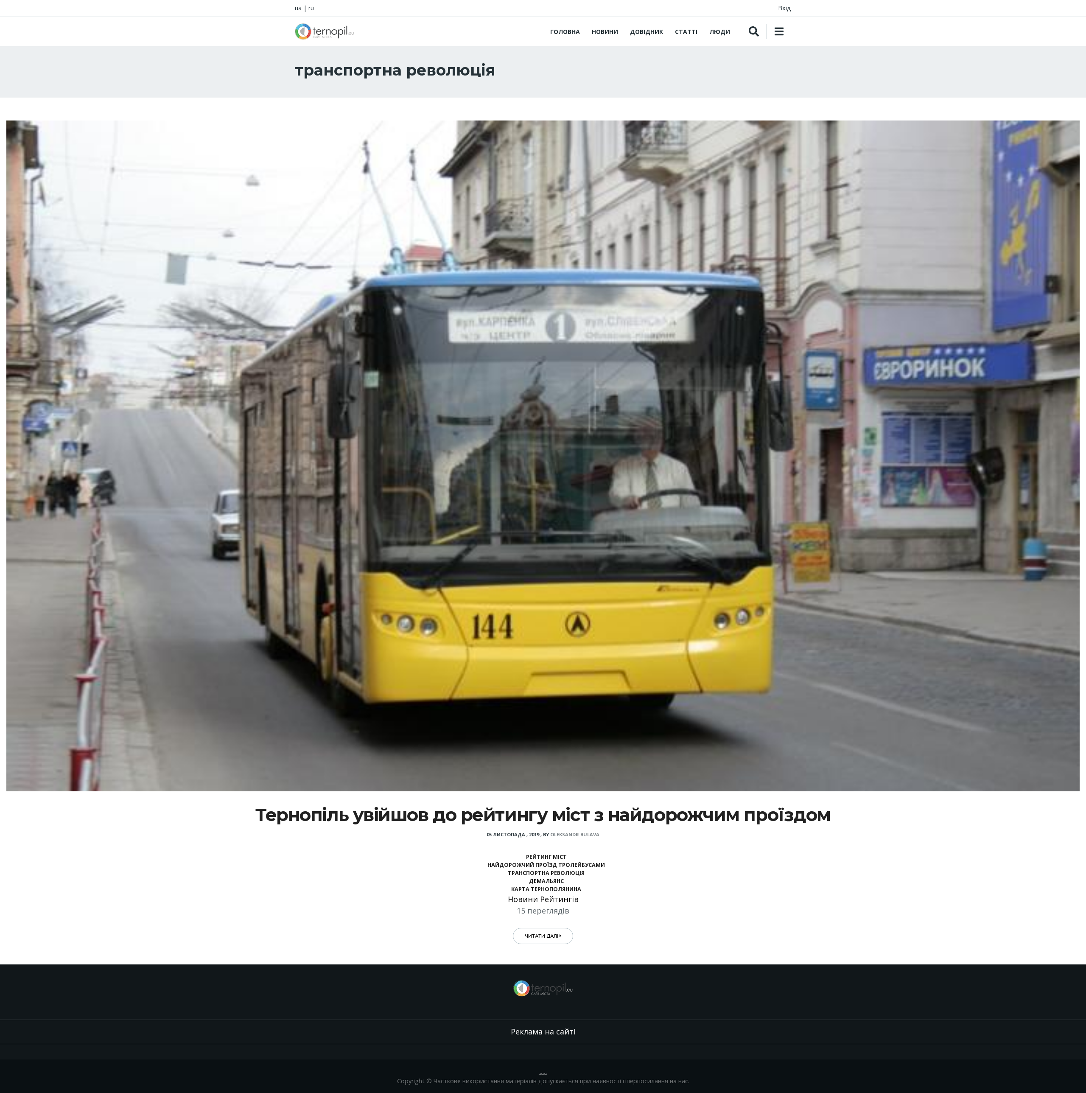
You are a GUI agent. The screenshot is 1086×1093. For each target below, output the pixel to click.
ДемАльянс (546, 881)
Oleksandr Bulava (574, 834)
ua (298, 8)
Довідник (646, 32)
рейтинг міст (546, 856)
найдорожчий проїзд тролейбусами (546, 865)
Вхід (784, 8)
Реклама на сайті (543, 1031)
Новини (605, 32)
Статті (686, 32)
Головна (565, 32)
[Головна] (324, 31)
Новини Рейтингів (543, 899)
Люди (719, 32)
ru (311, 8)
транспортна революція (546, 873)
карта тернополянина (546, 889)
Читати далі (542, 936)
